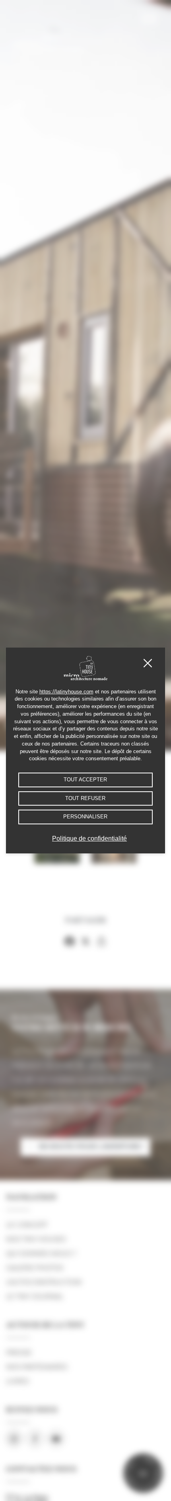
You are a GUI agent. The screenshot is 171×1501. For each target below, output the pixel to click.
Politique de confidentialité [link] (89, 838)
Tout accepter (85, 780)
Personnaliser (85, 817)
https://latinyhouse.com (66, 692)
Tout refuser (85, 798)
